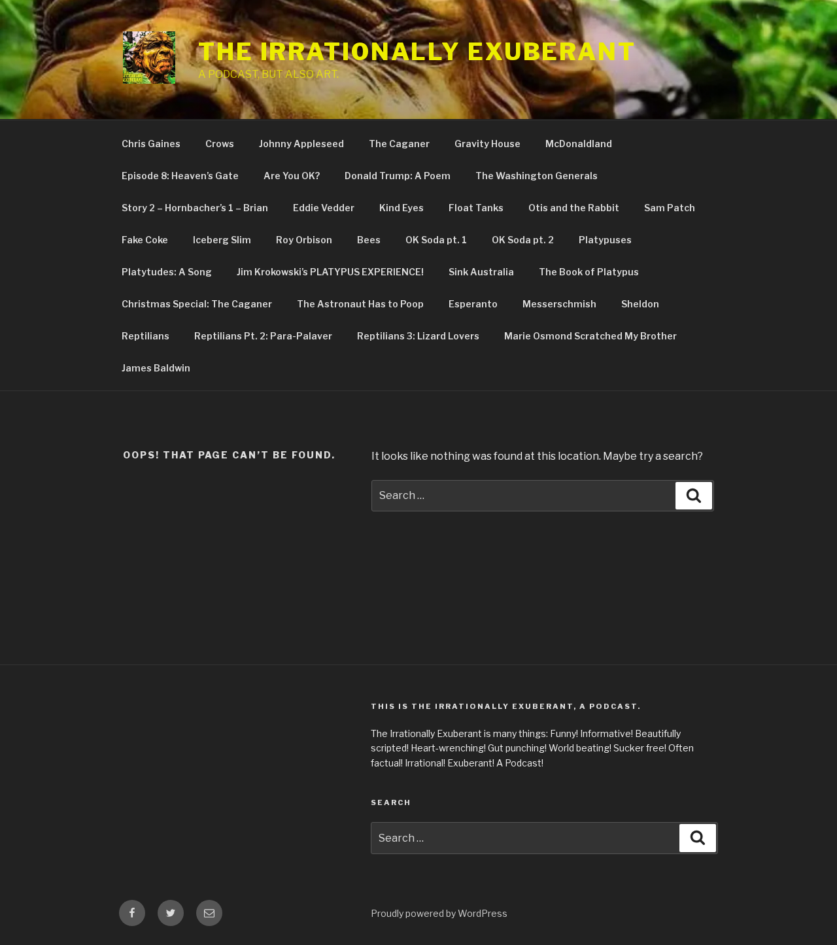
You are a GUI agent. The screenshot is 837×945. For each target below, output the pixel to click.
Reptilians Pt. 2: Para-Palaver (263, 335)
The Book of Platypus (589, 271)
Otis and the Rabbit (573, 207)
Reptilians (145, 335)
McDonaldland (578, 143)
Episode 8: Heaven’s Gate (180, 175)
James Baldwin (156, 367)
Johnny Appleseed (301, 143)
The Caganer (399, 143)
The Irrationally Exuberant (417, 51)
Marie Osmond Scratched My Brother (590, 335)
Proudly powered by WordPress (439, 913)
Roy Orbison (304, 239)
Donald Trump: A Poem (398, 175)
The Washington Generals (536, 175)
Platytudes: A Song (167, 271)
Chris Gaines (151, 143)
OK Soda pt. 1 (436, 239)
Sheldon (640, 303)
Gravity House (487, 143)
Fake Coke (145, 239)
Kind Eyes (401, 207)
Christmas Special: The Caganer (197, 303)
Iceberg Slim (222, 239)
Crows (219, 143)
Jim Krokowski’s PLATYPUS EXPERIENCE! (330, 271)
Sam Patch (669, 207)
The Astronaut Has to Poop (360, 303)
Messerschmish (559, 303)
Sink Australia (481, 271)
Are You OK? (292, 175)
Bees (369, 239)
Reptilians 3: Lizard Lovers (418, 335)
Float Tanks (476, 207)
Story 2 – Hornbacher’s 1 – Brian (195, 207)
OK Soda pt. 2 (523, 239)
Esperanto (473, 303)
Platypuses (605, 239)
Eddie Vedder (323, 207)
